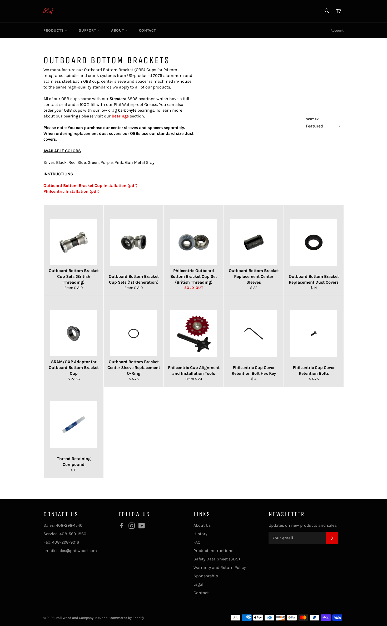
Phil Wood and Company (74, 618)
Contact (147, 30)
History (200, 533)
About (118, 30)
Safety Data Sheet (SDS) (217, 558)
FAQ (197, 542)
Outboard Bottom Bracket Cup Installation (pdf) (90, 185)
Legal (198, 584)
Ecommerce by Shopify (126, 618)
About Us (202, 525)
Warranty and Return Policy (220, 567)
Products (54, 30)
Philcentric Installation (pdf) (71, 191)
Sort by (312, 119)
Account (337, 30)
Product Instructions (213, 550)
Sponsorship (206, 575)
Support (88, 30)
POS (98, 618)
